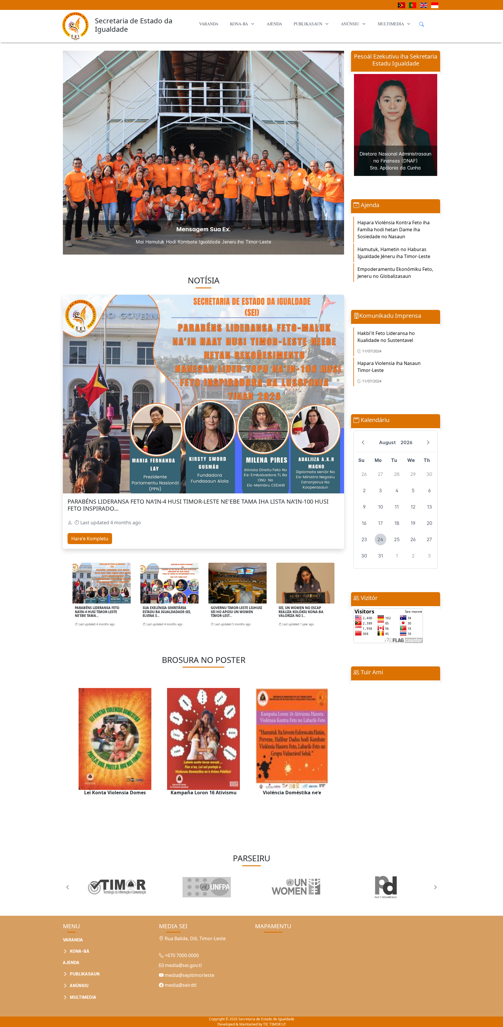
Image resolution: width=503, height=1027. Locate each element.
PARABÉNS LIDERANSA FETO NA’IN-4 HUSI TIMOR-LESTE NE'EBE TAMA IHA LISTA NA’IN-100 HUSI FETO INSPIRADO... (198, 504)
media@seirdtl (180, 985)
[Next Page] (435, 887)
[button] (106, 937)
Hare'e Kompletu (89, 538)
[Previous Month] (363, 442)
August (387, 442)
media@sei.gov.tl (183, 965)
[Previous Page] (67, 887)
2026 (406, 442)
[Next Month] (428, 442)
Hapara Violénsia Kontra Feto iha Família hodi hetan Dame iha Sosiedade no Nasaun (393, 229)
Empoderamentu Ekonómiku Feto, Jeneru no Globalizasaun (395, 272)
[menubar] (305, 24)
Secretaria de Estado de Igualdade (266, 1019)
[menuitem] (208, 23)
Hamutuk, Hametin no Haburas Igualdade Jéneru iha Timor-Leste (393, 253)
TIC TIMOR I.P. (274, 1024)
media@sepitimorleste (189, 975)
